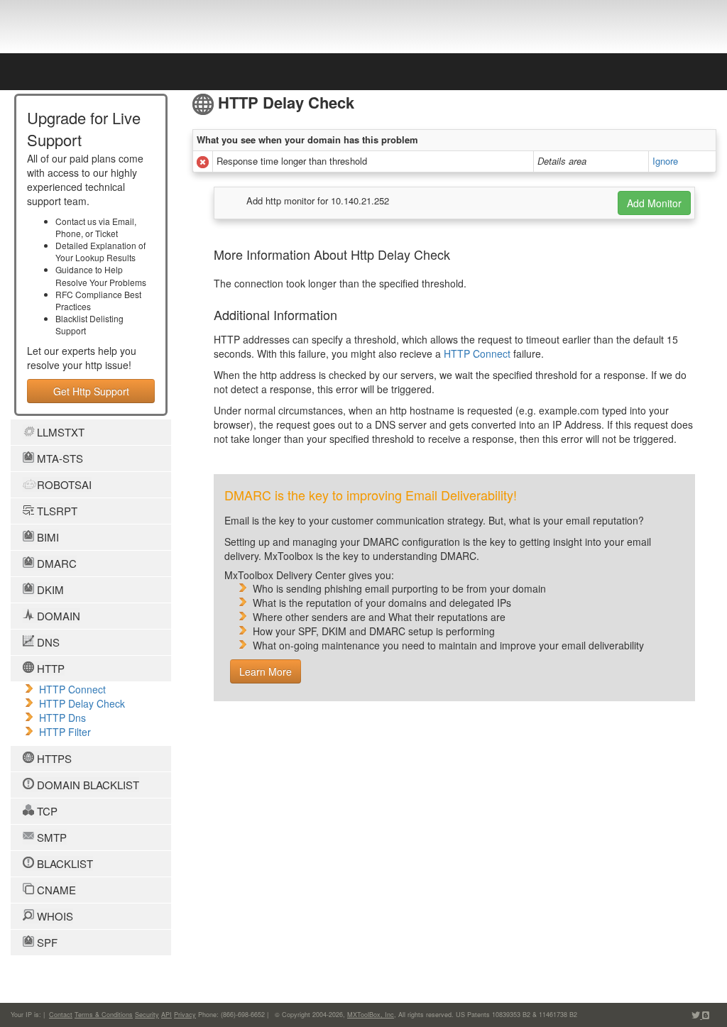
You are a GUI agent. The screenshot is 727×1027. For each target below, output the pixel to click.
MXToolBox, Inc (370, 1014)
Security (147, 1014)
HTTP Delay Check (82, 703)
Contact (60, 1014)
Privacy (185, 1014)
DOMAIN (57, 615)
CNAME (55, 889)
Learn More (265, 671)
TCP (46, 810)
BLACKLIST (63, 863)
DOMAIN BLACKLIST (86, 784)
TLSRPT (55, 510)
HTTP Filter (65, 732)
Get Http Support (91, 391)
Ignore (665, 160)
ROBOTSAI (63, 484)
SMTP (50, 837)
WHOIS (53, 915)
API (166, 1014)
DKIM (49, 589)
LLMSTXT (59, 431)
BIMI (46, 536)
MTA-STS (58, 458)
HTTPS (53, 758)
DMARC (55, 563)
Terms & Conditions (104, 1014)
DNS (47, 642)
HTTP (49, 668)
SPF (46, 942)
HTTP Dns (62, 717)
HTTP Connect (72, 689)
